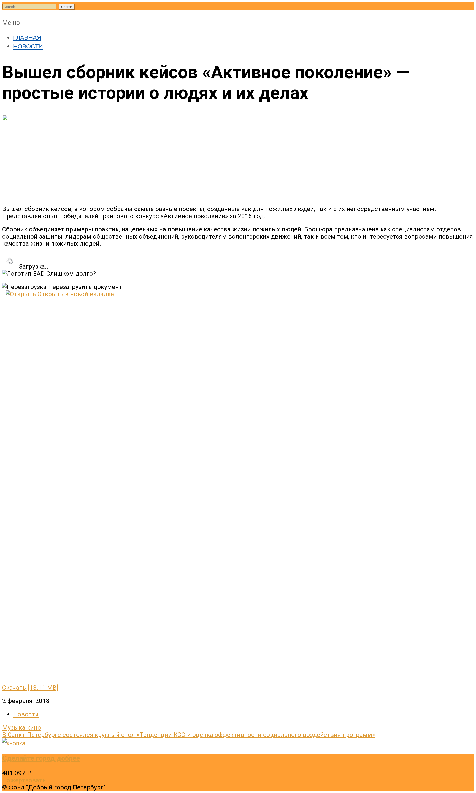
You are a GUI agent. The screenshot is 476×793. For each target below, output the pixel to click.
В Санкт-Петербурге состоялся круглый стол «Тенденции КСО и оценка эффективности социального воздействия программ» (188, 734)
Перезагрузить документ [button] (84, 286)
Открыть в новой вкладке (75, 293)
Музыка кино (21, 727)
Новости (26, 714)
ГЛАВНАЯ (27, 37)
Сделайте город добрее (41, 758)
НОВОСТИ (28, 45)
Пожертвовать (24, 780)
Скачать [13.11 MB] (30, 687)
